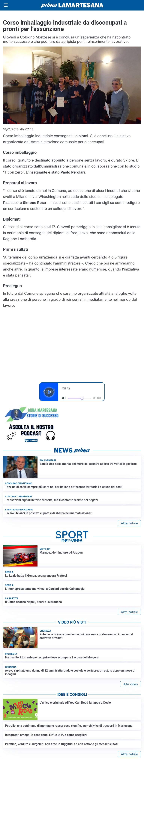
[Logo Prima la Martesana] (72, 5)
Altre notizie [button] (129, 523)
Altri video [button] (130, 684)
